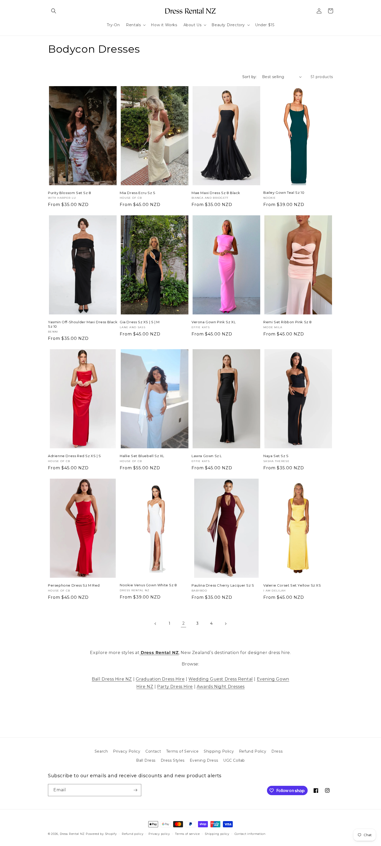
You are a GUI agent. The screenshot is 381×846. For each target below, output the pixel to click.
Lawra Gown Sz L (207, 456)
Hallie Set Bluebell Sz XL (142, 456)
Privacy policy (159, 834)
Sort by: (249, 76)
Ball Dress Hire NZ (112, 679)
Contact (153, 751)
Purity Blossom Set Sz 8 (69, 193)
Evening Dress (204, 760)
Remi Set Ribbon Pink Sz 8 (287, 322)
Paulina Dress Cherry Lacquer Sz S (223, 585)
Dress (277, 751)
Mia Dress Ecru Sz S (137, 193)
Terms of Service (182, 751)
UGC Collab (234, 760)
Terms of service (187, 834)
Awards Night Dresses (221, 686)
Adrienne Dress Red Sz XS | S (74, 456)
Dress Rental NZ (72, 834)
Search (101, 751)
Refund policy (132, 834)
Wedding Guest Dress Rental (220, 679)
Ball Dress (146, 760)
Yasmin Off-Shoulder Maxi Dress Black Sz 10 (83, 324)
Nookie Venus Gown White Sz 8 (148, 585)
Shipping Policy (219, 751)
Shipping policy (217, 834)
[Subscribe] (135, 790)
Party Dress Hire (175, 686)
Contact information (250, 834)
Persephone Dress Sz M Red (74, 585)
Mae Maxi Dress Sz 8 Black (216, 193)
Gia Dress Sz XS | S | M (140, 322)
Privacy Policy (126, 751)
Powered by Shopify (101, 834)
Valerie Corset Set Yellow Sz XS (292, 585)
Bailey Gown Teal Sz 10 (283, 192)
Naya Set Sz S (276, 456)
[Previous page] (155, 623)
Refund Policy (252, 751)
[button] (53, 11)
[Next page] (225, 623)
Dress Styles (173, 760)
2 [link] (183, 623)
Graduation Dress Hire (160, 679)
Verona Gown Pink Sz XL (214, 322)
